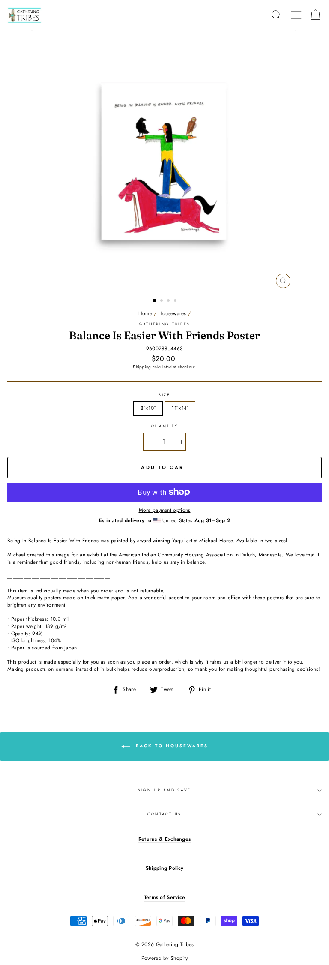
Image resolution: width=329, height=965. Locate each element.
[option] (164, 161)
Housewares (172, 313)
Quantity (164, 426)
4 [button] (176, 301)
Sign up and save (164, 790)
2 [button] (162, 301)
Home (145, 313)
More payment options (165, 510)
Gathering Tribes (164, 324)
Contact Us (164, 814)
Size (164, 394)
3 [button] (169, 301)
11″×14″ (180, 408)
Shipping (142, 367)
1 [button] (155, 301)
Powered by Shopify (164, 958)
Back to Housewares (170, 746)
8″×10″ (148, 408)
